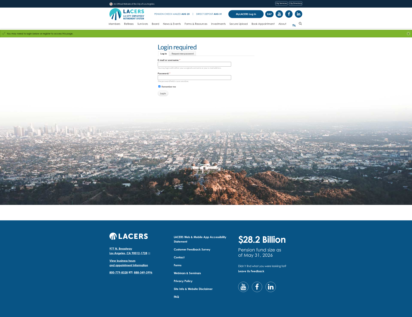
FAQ (176, 296)
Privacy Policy (183, 281)
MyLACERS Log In (246, 14)
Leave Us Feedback (251, 271)
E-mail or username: (169, 60)
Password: (164, 73)
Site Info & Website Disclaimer (193, 289)
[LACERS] (128, 235)
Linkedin (299, 14)
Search (300, 23)
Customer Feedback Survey (192, 249)
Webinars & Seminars (187, 273)
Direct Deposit (209, 14)
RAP (269, 14)
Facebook (289, 14)
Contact (179, 257)
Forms (177, 265)
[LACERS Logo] (126, 14)
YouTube (279, 14)
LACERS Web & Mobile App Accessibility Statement (200, 239)
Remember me (168, 86)
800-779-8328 (118, 272)
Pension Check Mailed (172, 14)
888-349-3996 (143, 272)
